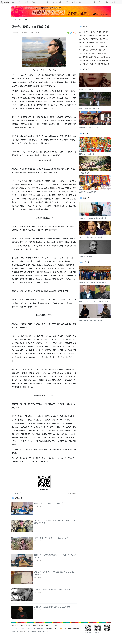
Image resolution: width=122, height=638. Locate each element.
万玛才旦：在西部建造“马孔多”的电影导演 (92, 218)
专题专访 (21, 19)
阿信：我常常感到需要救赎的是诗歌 (94, 43)
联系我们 (41, 625)
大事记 (34, 625)
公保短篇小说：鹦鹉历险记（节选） (90, 128)
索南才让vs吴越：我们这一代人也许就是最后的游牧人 (100, 57)
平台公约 (55, 625)
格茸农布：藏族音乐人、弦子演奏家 (90, 237)
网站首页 (13, 625)
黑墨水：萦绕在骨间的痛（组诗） (90, 109)
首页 (12, 19)
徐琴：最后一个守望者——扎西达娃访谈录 (51, 538)
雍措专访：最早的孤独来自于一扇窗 (94, 50)
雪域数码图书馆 (24, 631)
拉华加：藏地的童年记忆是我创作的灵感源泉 (52, 590)
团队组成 (28, 625)
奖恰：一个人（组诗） (86, 90)
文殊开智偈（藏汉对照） (87, 154)
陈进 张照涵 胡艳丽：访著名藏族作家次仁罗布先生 (99, 53)
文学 (16, 19)
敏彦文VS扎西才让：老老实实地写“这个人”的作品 (95, 301)
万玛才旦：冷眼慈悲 (85, 256)
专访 (26, 19)
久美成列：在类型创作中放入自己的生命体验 (52, 607)
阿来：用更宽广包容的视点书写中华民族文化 (97, 35)
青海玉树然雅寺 (84, 173)
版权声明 (48, 625)
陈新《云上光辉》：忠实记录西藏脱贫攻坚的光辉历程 (99, 64)
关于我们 (20, 625)
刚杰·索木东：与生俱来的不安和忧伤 (48, 503)
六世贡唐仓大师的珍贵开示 (87, 192)
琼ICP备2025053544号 (51, 628)
